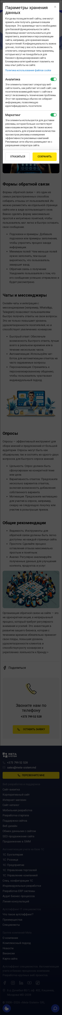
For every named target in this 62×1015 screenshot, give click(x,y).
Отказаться (17, 156)
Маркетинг (12, 115)
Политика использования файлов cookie (28, 70)
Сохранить (45, 156)
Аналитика (12, 79)
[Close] (55, 7)
